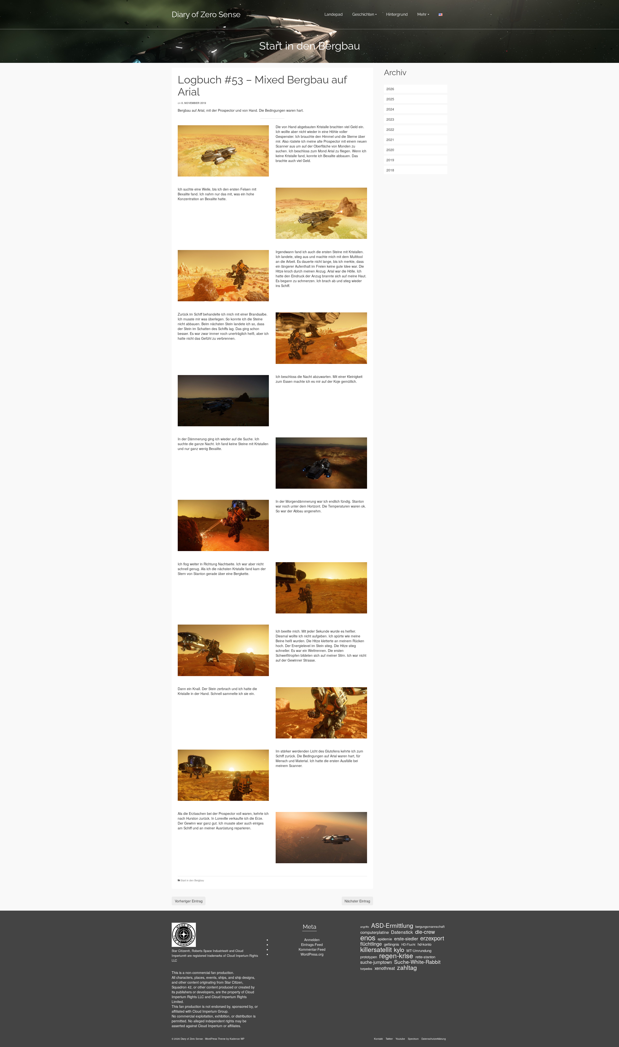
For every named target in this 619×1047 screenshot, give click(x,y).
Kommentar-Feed (312, 949)
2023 (390, 119)
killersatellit (376, 949)
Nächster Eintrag (357, 901)
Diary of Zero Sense (206, 14)
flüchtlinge (371, 943)
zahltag (407, 967)
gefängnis (391, 944)
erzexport (432, 938)
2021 (390, 139)
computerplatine (374, 932)
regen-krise (396, 955)
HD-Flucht (408, 944)
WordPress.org (312, 954)
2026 (390, 88)
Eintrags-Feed (312, 944)
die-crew (425, 931)
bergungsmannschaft (430, 926)
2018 (390, 170)
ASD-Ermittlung (392, 925)
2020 (390, 149)
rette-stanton (425, 956)
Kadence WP (237, 1038)
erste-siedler (406, 938)
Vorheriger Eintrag (189, 901)
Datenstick (402, 931)
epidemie (385, 938)
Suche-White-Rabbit (417, 961)
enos (368, 937)
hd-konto (424, 944)
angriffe (364, 927)
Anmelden (312, 939)
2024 (390, 109)
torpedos (366, 968)
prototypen (368, 956)
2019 (390, 159)
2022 (390, 129)
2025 (390, 98)
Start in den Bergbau (192, 880)
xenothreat (385, 968)
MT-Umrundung (418, 950)
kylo (399, 949)
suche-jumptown (376, 961)
